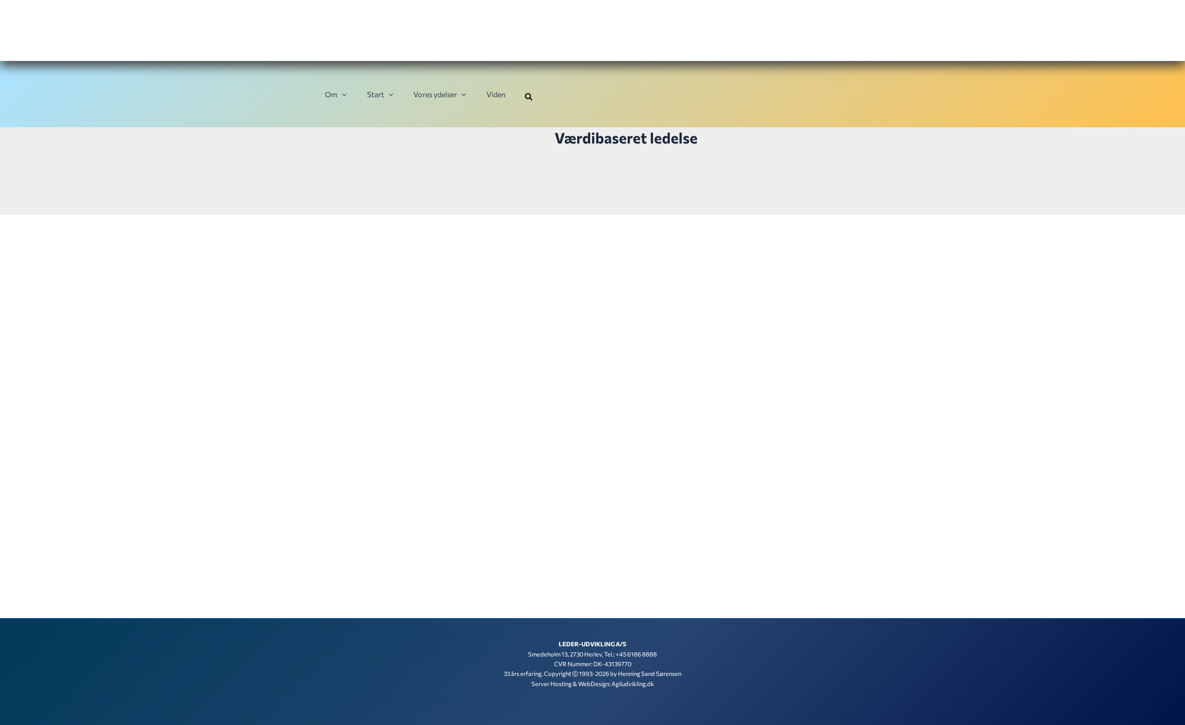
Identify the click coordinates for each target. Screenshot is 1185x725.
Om (331, 94)
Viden (495, 94)
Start (375, 94)
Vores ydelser (435, 94)
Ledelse (378, 544)
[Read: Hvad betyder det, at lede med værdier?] (497, 407)
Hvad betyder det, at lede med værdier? (419, 527)
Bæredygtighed (347, 544)
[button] (342, 94)
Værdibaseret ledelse (415, 544)
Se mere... (357, 628)
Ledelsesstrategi (526, 544)
